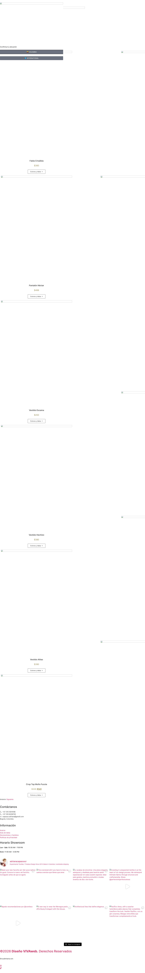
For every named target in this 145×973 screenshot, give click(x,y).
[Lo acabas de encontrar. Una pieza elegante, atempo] (91, 886)
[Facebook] (72, 963)
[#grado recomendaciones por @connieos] (18, 923)
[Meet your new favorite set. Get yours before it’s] (18, 886)
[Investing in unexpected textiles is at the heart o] (127, 886)
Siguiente (10, 799)
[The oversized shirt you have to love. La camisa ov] (54, 886)
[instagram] (72, 965)
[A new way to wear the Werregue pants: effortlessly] (54, 923)
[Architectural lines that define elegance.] (91, 923)
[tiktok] (72, 968)
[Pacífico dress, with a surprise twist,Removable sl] (127, 923)
